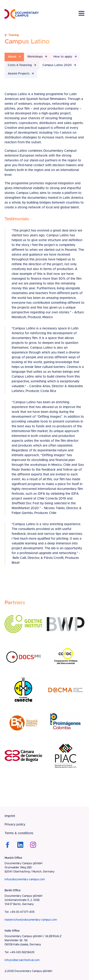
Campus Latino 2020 (57, 65)
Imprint (10, 816)
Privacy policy (15, 824)
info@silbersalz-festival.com (22, 960)
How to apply (62, 56)
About (12, 56)
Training (13, 35)
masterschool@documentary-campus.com (31, 919)
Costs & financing (20, 65)
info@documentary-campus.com (25, 879)
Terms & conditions (19, 833)
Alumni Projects (18, 73)
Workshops (35, 56)
